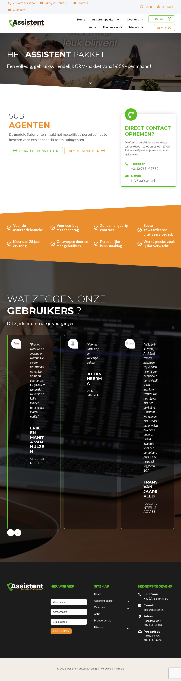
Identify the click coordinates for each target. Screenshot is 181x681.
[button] (118, 19)
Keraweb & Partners (112, 668)
